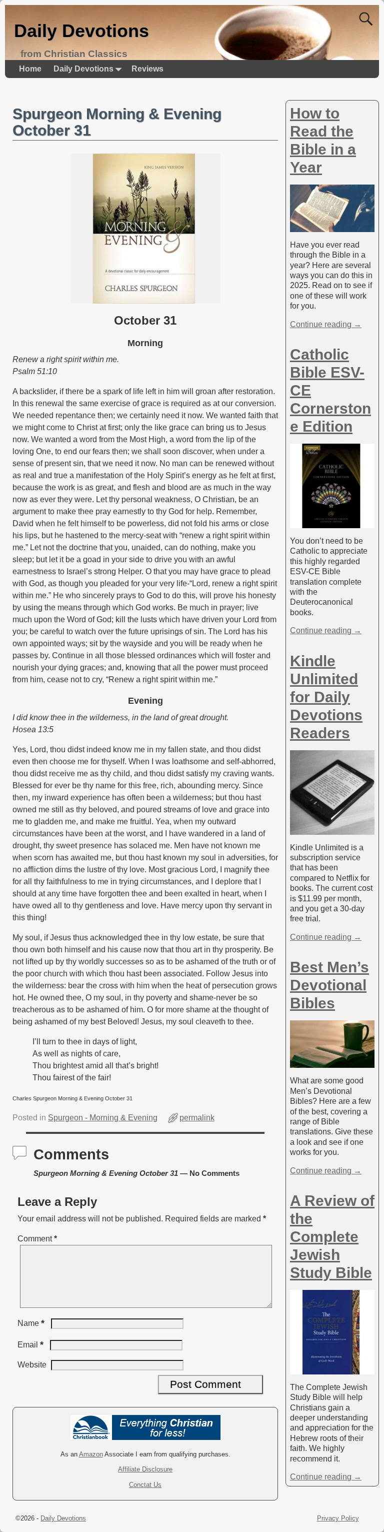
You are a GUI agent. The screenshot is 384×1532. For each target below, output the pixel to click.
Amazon (91, 1454)
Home (30, 69)
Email (31, 1344)
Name (31, 1323)
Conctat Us (145, 1484)
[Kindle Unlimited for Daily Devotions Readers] (332, 829)
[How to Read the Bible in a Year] (332, 227)
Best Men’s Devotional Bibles (329, 985)
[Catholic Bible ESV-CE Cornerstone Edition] (332, 523)
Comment (37, 1238)
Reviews (148, 69)
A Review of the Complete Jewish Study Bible (332, 1236)
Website (32, 1364)
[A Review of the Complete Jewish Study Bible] (332, 1369)
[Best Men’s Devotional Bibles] (332, 1062)
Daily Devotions (81, 31)
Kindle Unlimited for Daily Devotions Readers (326, 697)
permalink (197, 1117)
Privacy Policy (338, 1518)
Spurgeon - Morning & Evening (103, 1117)
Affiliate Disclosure (145, 1469)
